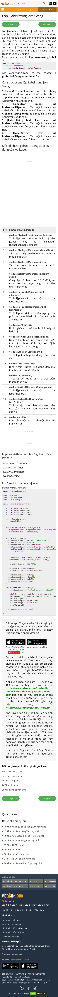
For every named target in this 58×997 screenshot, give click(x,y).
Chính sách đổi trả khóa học (14, 928)
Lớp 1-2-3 (6, 905)
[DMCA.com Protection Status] (39, 993)
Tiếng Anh (39, 910)
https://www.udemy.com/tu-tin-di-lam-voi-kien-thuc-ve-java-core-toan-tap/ (28, 691)
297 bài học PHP (12, 849)
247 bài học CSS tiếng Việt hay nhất (22, 840)
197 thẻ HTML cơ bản (14, 844)
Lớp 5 (21, 905)
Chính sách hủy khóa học (13, 932)
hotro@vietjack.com (20, 959)
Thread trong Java (11, 780)
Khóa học (37, 886)
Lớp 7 (34, 905)
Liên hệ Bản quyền (10, 936)
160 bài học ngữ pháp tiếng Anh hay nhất (25, 826)
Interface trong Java (12, 776)
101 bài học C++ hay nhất (16, 854)
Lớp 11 (19, 9)
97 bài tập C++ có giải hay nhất (19, 858)
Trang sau (46, 24)
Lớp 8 (40, 905)
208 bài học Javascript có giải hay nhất (23, 863)
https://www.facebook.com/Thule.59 (28, 707)
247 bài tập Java (10, 785)
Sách (34, 881)
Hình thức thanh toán (11, 924)
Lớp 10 (7, 9)
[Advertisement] (29, 195)
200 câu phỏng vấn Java (14, 789)
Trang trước (11, 24)
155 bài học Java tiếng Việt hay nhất (22, 831)
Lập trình (29, 910)
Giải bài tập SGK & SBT (16, 881)
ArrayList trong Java (12, 771)
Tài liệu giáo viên (14, 886)
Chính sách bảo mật (11, 920)
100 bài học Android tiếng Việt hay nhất (24, 835)
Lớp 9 (47, 905)
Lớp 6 (27, 905)
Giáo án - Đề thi (47, 9)
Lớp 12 (31, 9)
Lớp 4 (14, 905)
